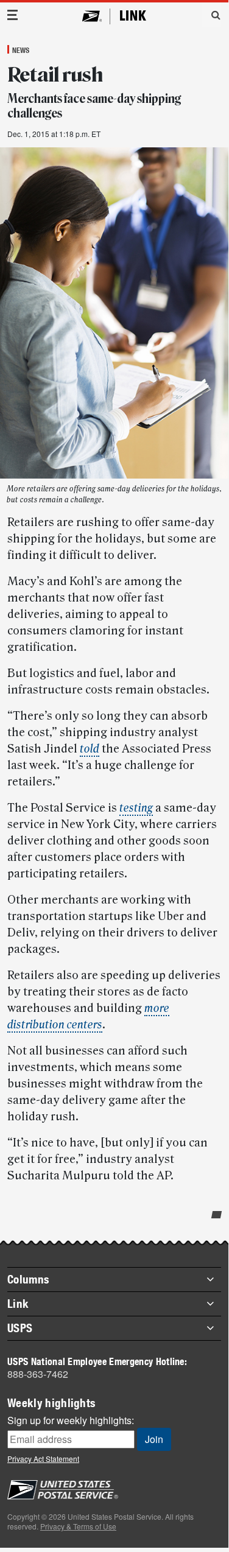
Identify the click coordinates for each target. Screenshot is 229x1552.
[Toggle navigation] (12, 15)
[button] (211, 14)
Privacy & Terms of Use (78, 1526)
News (20, 50)
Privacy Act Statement (43, 1458)
